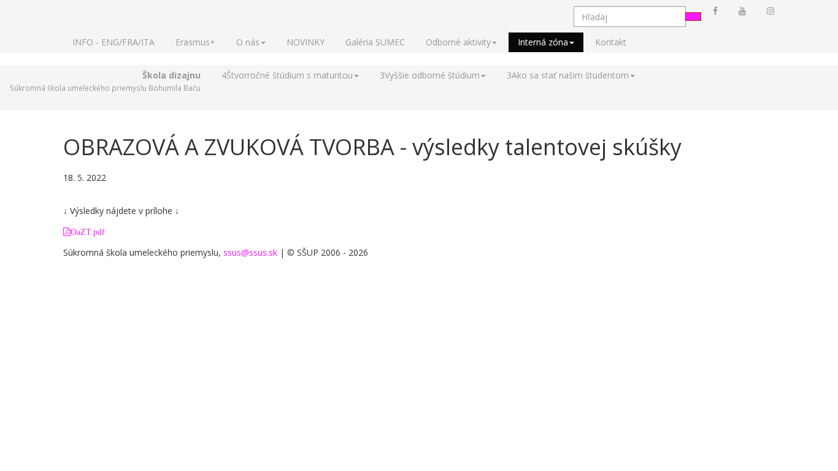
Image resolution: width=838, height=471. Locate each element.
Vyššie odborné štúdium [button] (430, 75)
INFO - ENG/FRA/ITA (113, 42)
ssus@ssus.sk (250, 252)
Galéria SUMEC (375, 42)
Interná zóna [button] (543, 42)
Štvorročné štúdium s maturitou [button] (287, 75)
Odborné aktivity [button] (458, 42)
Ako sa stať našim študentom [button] (568, 75)
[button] (105, 82)
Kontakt (610, 42)
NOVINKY (305, 42)
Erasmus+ (195, 42)
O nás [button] (247, 42)
